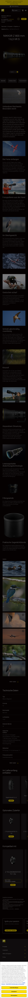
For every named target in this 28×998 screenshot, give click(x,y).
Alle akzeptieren (14, 995)
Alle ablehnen (14, 991)
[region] (14, 980)
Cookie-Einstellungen (14, 987)
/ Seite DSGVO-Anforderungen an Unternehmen (14, 984)
